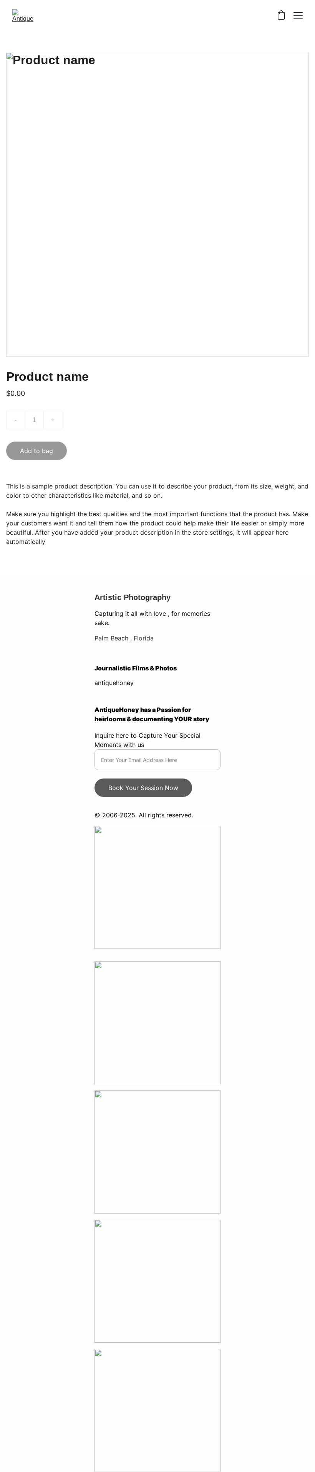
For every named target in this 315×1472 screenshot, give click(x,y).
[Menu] (298, 15)
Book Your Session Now (143, 788)
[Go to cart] (281, 16)
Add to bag (36, 451)
